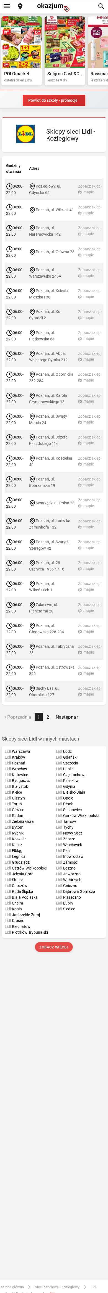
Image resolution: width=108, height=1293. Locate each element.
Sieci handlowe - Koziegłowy (57, 1287)
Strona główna (12, 1287)
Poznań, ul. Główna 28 (55, 252)
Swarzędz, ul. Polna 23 (55, 502)
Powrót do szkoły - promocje (53, 100)
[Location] (20, 7)
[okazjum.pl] (54, 7)
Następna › (67, 717)
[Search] (101, 7)
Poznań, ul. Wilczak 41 (55, 210)
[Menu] (7, 7)
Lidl (93, 1287)
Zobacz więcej (54, 947)
